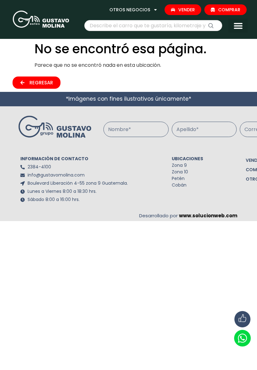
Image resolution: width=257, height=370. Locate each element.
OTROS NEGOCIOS (129, 10)
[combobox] (153, 25)
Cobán (179, 185)
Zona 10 (180, 172)
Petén (178, 178)
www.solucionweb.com (208, 215)
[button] (238, 25)
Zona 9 (179, 165)
